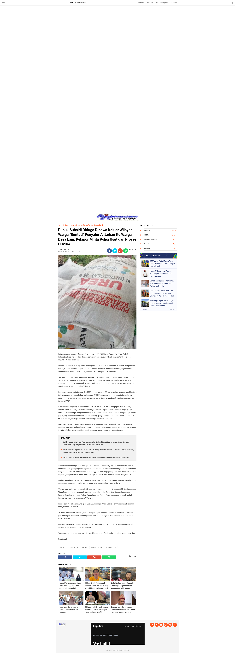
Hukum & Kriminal (151, 239)
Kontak (141, 3)
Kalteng (147, 248)
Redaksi (150, 3)
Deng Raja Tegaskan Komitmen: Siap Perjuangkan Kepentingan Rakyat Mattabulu (162, 283)
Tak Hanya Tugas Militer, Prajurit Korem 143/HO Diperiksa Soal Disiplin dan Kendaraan (162, 303)
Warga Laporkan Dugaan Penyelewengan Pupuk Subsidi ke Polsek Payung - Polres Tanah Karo (96, 457)
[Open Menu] (3, 3)
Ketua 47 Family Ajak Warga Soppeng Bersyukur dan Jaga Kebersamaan (161, 273)
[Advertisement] (117, 17)
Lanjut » (173, 309)
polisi (80, 225)
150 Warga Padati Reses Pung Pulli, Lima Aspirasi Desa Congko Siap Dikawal (162, 263)
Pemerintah (73, 225)
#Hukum (62, 547)
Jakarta (147, 244)
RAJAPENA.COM (123, 650)
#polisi (84, 547)
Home (60, 225)
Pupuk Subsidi (99, 225)
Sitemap (174, 3)
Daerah (147, 230)
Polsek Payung (88, 225)
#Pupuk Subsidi (111, 547)
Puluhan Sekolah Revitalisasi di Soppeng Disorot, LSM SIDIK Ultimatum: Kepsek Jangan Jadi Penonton (162, 293)
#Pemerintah (74, 547)
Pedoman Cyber (162, 3)
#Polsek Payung (96, 547)
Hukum (65, 225)
